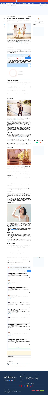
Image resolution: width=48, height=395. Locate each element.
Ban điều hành (36, 377)
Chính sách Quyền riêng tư (29, 377)
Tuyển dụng (36, 378)
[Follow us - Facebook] (9, 380)
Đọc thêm (9, 276)
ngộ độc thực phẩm (19, 42)
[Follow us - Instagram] (11, 380)
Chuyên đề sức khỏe (22, 374)
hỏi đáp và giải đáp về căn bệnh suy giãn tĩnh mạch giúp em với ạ (19, 287)
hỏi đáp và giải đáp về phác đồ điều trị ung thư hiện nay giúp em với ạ (19, 302)
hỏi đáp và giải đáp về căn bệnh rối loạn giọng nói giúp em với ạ (18, 324)
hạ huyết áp (16, 226)
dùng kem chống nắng (14, 229)
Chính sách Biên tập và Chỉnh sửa (30, 378)
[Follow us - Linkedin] (12, 380)
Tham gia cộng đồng (19, 347)
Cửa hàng (21, 381)
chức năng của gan (27, 246)
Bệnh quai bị (20, 136)
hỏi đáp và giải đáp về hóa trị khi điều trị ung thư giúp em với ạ (18, 309)
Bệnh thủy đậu (9, 171)
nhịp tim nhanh (12, 226)
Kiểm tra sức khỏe (22, 376)
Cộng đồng (21, 379)
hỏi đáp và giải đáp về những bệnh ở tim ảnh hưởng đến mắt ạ (18, 273)
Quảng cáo (36, 379)
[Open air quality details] (4, 18)
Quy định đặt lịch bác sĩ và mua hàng (30, 383)
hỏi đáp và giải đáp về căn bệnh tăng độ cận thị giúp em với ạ (18, 339)
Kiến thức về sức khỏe (12, 16)
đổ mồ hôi (16, 119)
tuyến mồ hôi (9, 241)
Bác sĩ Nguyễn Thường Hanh (39, 21)
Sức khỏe (8, 16)
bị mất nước (19, 121)
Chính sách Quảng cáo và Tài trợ (29, 379)
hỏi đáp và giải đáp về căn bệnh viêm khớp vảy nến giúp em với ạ (19, 294)
